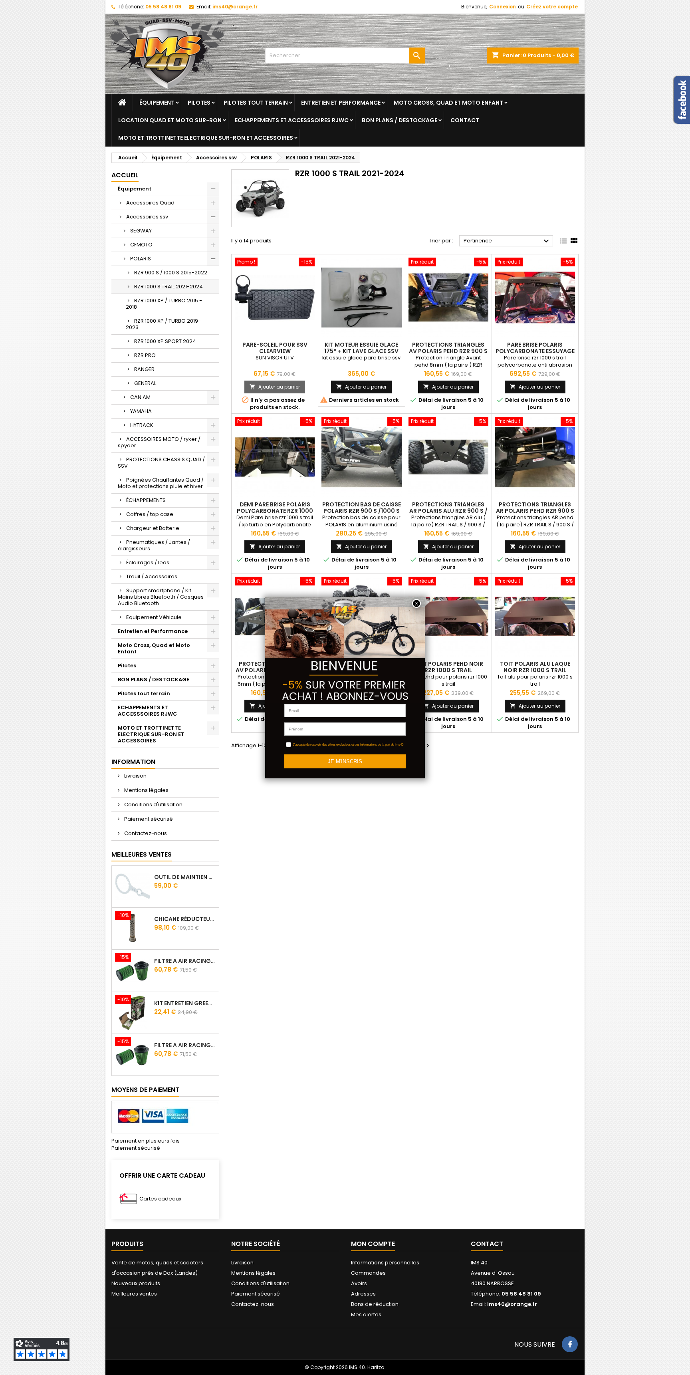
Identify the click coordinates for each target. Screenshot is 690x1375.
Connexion (502, 6)
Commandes (368, 1273)
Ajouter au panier (275, 386)
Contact (464, 120)
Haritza (376, 1367)
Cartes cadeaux (160, 1198)
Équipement (156, 103)
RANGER (144, 369)
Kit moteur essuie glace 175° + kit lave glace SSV (361, 348)
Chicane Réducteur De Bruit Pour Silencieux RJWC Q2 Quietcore (185, 919)
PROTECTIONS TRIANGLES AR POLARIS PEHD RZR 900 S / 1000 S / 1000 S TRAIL (535, 510)
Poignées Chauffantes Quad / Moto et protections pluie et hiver (161, 483)
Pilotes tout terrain (256, 103)
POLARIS (140, 258)
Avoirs (359, 1283)
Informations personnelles (385, 1262)
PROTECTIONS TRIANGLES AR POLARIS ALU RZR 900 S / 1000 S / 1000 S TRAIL (448, 510)
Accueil (125, 175)
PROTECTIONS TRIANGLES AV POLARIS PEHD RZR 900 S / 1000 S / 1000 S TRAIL (448, 351)
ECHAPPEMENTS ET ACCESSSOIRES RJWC (292, 120)
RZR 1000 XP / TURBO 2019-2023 (163, 324)
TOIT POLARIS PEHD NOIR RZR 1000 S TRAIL (448, 667)
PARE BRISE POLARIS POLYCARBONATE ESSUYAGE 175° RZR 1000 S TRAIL (535, 351)
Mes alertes (366, 1314)
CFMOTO (141, 244)
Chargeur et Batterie (152, 528)
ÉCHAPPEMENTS (146, 500)
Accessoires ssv (147, 216)
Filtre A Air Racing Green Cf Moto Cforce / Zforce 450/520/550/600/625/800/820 (185, 961)
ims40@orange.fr (235, 6)
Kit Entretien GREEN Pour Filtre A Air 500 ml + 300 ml (185, 1003)
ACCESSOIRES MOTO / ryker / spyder (159, 442)
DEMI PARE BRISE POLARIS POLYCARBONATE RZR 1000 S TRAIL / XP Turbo (275, 510)
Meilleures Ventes (141, 854)
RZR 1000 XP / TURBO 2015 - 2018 (164, 304)
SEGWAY (141, 230)
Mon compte (373, 1243)
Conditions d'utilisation (152, 804)
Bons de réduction (375, 1304)
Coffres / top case (149, 514)
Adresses (363, 1294)
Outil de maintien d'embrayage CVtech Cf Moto (185, 877)
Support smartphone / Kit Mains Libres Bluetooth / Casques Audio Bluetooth (161, 597)
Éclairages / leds (147, 562)
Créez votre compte (552, 6)
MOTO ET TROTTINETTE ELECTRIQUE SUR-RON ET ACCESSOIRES (205, 138)
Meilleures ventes (134, 1294)
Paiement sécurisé (148, 819)
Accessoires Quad (150, 202)
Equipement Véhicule (154, 617)
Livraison (135, 776)
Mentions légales (146, 790)
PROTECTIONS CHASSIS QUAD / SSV (161, 463)
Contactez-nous (145, 833)
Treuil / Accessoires (151, 576)
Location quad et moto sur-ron (170, 120)
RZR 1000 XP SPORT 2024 (165, 341)
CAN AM (140, 397)
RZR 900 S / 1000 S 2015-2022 (170, 272)
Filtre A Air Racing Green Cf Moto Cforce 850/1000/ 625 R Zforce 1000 (185, 1045)
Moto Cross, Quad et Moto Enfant (448, 103)
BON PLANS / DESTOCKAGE (399, 120)
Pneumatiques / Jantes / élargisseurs (154, 545)
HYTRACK (141, 425)
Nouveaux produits (135, 1283)
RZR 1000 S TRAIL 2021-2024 (168, 286)
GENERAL (145, 383)
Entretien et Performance (341, 103)
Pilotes (199, 103)
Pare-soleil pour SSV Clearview (274, 348)
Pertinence (507, 241)
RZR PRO (145, 355)
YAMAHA (141, 411)
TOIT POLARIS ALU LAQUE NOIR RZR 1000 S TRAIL (535, 667)
